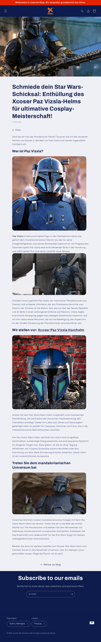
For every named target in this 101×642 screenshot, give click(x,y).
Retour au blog (52, 564)
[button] (6, 11)
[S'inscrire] (72, 594)
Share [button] (17, 130)
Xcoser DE (17, 633)
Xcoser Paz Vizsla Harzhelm (61, 330)
